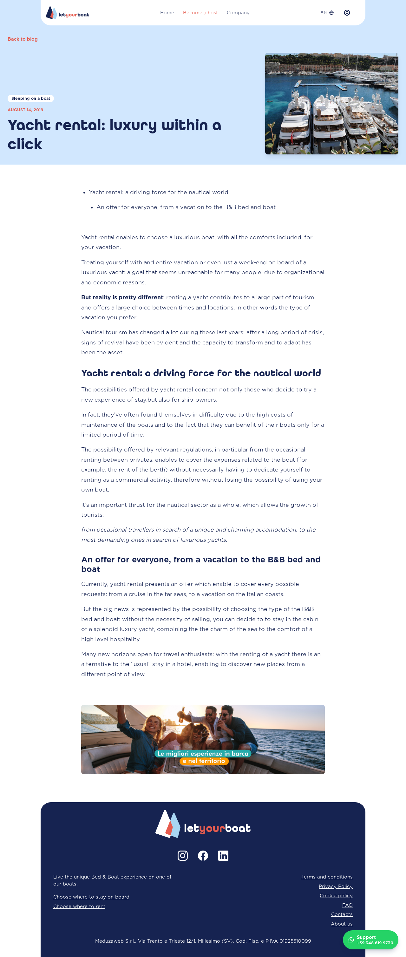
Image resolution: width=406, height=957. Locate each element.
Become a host (200, 12)
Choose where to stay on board (91, 896)
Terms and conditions (327, 876)
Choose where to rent (79, 906)
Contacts (342, 914)
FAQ (347, 905)
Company (238, 12)
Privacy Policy (336, 886)
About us (342, 923)
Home (167, 12)
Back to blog (23, 39)
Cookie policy (336, 895)
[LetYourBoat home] (67, 12)
